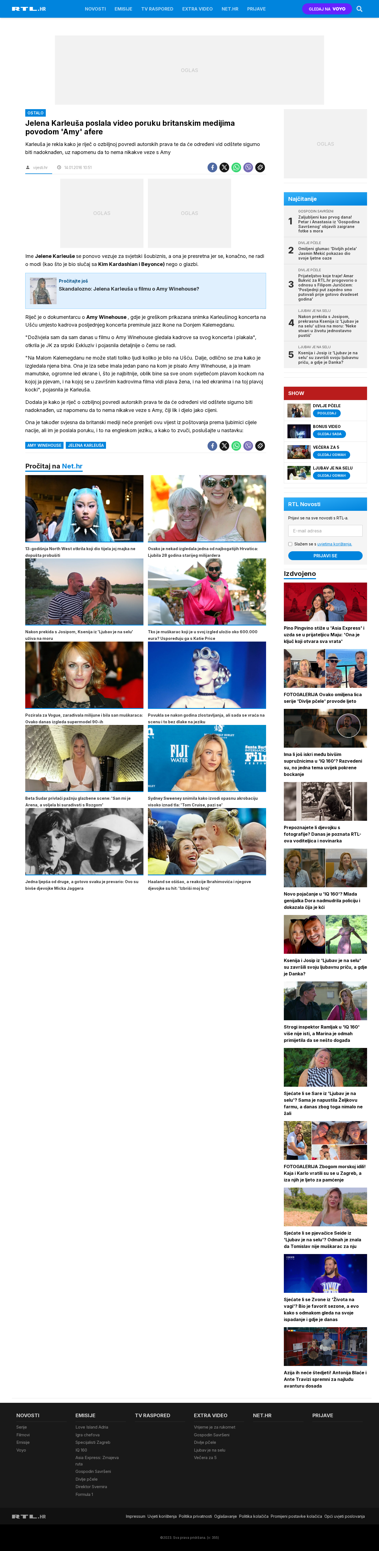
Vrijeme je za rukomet (214, 1427)
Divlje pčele (86, 1479)
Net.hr (72, 466)
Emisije (123, 9)
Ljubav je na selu (209, 1450)
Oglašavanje (225, 1516)
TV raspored (157, 9)
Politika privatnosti (195, 1516)
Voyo (21, 1450)
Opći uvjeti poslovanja (344, 1516)
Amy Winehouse (44, 445)
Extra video (197, 9)
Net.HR (230, 9)
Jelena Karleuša (86, 445)
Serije (21, 1427)
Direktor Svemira (91, 1486)
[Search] (360, 9)
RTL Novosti (304, 504)
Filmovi (23, 1434)
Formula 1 (84, 1494)
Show (296, 393)
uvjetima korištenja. (334, 544)
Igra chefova (87, 1434)
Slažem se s (323, 544)
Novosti (95, 9)
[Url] (260, 167)
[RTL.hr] (29, 9)
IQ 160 (81, 1450)
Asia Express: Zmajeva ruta (97, 1461)
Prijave (256, 9)
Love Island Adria (91, 1427)
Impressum (135, 1516)
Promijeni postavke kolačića (296, 1516)
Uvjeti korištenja (162, 1516)
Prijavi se (325, 555)
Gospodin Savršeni (93, 1471)
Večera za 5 (205, 1457)
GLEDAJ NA (319, 9)
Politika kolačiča (254, 1516)
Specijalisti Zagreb (92, 1442)
